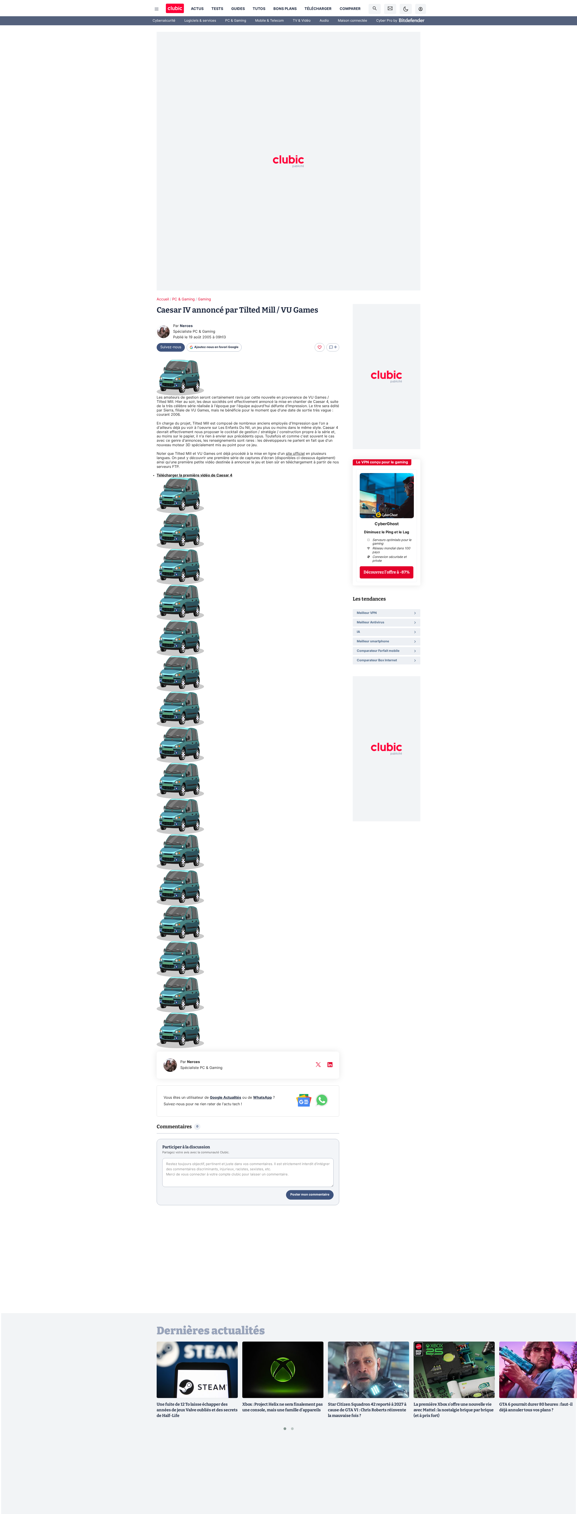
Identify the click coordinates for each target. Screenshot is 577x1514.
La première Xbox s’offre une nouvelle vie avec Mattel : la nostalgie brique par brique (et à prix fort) (454, 1410)
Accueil (163, 299)
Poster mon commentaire (309, 1194)
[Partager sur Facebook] (566, 1475)
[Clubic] (175, 8)
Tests (217, 9)
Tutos (259, 9)
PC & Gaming (235, 20)
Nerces (186, 326)
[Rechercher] (374, 9)
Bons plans (285, 9)
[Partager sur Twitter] (566, 1490)
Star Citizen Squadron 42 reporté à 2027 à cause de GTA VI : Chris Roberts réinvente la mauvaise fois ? (367, 1410)
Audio (324, 20)
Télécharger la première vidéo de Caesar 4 (194, 475)
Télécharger (318, 9)
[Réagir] (319, 347)
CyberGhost (387, 524)
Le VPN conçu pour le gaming (382, 462)
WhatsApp (262, 1097)
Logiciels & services (200, 20)
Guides (238, 9)
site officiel (295, 453)
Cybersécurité (164, 20)
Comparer (350, 9)
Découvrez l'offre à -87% (387, 572)
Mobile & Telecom (269, 20)
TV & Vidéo (302, 20)
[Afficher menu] (156, 9)
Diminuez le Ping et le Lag (386, 532)
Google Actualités (225, 1097)
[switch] (406, 9)
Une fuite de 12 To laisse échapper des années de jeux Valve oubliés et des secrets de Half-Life (197, 1410)
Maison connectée (352, 20)
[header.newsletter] (390, 9)
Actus (197, 9)
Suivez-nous (170, 347)
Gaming (204, 299)
